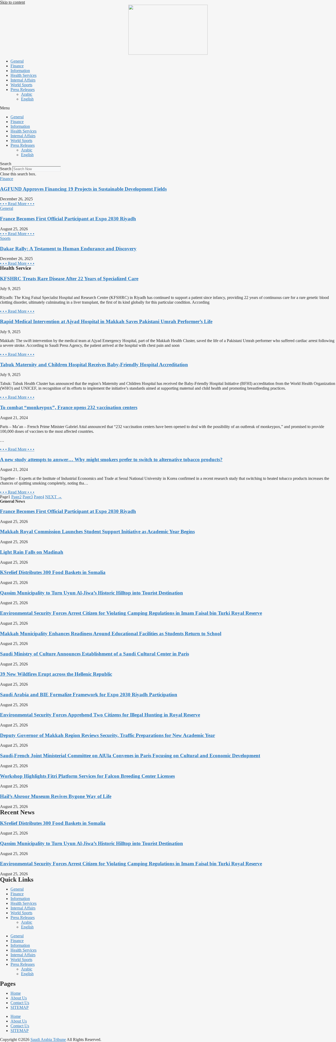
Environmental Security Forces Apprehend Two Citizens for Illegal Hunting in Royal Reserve (100, 715)
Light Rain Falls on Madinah (31, 552)
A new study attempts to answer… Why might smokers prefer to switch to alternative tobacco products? (111, 459)
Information (20, 70)
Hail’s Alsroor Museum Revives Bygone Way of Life (55, 796)
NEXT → (53, 497)
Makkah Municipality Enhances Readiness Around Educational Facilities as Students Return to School (110, 633)
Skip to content (12, 2)
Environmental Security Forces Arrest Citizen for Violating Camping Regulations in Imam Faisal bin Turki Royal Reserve (131, 613)
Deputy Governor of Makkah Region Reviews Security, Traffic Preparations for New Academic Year (107, 735)
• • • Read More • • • (17, 203)
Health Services (23, 75)
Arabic (26, 94)
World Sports (21, 85)
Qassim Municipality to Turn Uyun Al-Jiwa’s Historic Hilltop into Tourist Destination (91, 593)
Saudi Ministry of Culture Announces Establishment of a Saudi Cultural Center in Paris (94, 654)
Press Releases (22, 89)
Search (5, 168)
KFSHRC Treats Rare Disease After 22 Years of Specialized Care (69, 278)
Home (15, 993)
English (27, 99)
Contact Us (19, 1002)
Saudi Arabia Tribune (48, 1039)
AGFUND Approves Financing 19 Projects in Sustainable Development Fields (83, 189)
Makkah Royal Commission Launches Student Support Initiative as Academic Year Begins (97, 531)
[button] (168, 108)
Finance (17, 66)
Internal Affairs (22, 80)
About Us (18, 998)
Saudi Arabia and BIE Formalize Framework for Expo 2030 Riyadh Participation (88, 694)
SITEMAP (19, 1007)
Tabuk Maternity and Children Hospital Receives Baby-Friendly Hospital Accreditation (94, 364)
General (17, 61)
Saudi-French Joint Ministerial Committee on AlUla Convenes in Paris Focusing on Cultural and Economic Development (130, 755)
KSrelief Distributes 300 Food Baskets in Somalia (53, 572)
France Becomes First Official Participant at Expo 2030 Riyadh (68, 218)
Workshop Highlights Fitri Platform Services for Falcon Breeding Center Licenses (87, 776)
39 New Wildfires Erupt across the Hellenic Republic (56, 674)
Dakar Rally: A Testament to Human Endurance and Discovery (68, 248)
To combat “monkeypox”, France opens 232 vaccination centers (68, 407)
